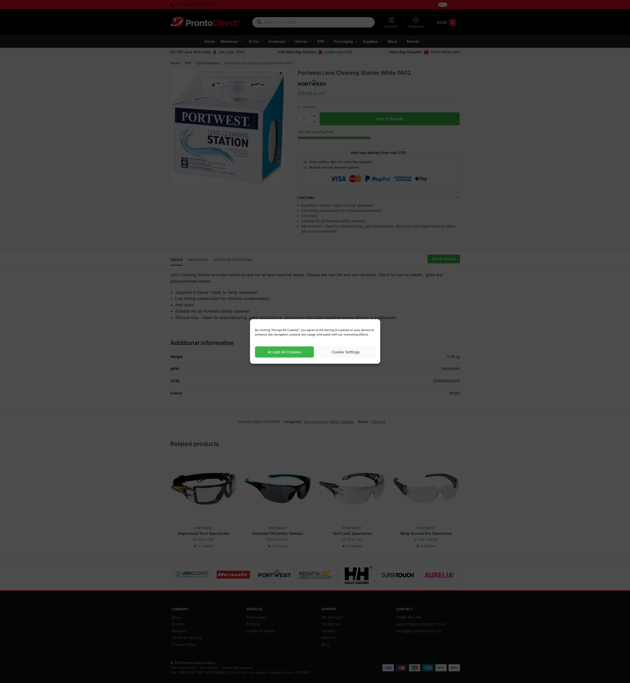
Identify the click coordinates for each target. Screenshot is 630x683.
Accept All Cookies (284, 352)
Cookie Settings (346, 352)
